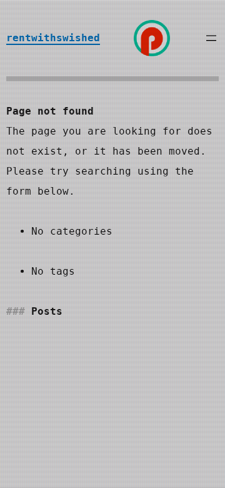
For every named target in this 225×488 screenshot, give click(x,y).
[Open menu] (211, 38)
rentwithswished (53, 38)
